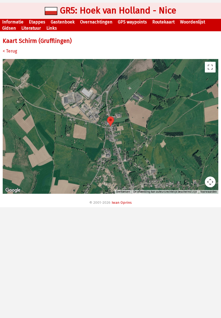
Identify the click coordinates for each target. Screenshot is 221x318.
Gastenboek (63, 22)
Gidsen (9, 28)
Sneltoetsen (123, 191)
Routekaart (163, 22)
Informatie (12, 22)
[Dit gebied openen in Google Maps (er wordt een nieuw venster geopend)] (13, 190)
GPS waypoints (132, 22)
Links (51, 28)
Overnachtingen (96, 22)
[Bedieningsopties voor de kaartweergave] (210, 182)
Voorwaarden (208, 191)
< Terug (10, 51)
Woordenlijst (192, 22)
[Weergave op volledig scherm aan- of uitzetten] (210, 67)
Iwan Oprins (122, 203)
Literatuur (31, 28)
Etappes (37, 22)
